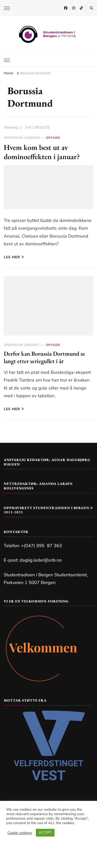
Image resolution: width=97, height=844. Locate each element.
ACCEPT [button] (45, 832)
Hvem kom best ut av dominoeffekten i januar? (42, 152)
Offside (53, 138)
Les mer (12, 257)
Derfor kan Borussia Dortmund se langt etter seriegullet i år (44, 357)
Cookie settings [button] (19, 833)
